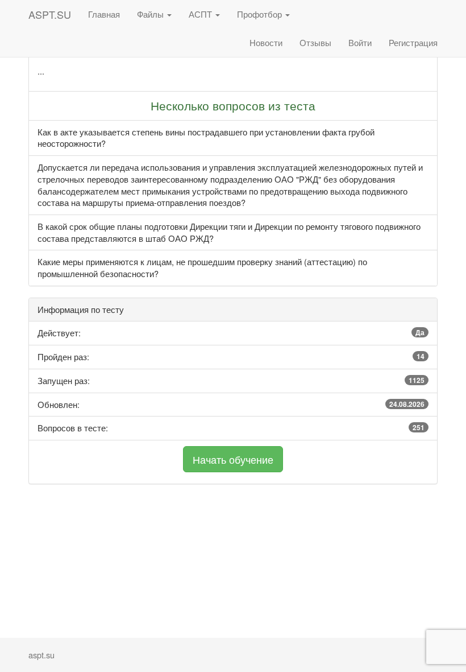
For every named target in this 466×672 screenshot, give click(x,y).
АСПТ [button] (201, 14)
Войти (360, 42)
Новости (265, 42)
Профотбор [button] (260, 14)
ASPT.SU (49, 14)
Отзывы (315, 42)
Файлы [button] (151, 14)
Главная (104, 14)
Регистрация (413, 42)
